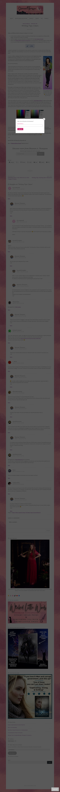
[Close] (44, 119)
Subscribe (55, 789)
